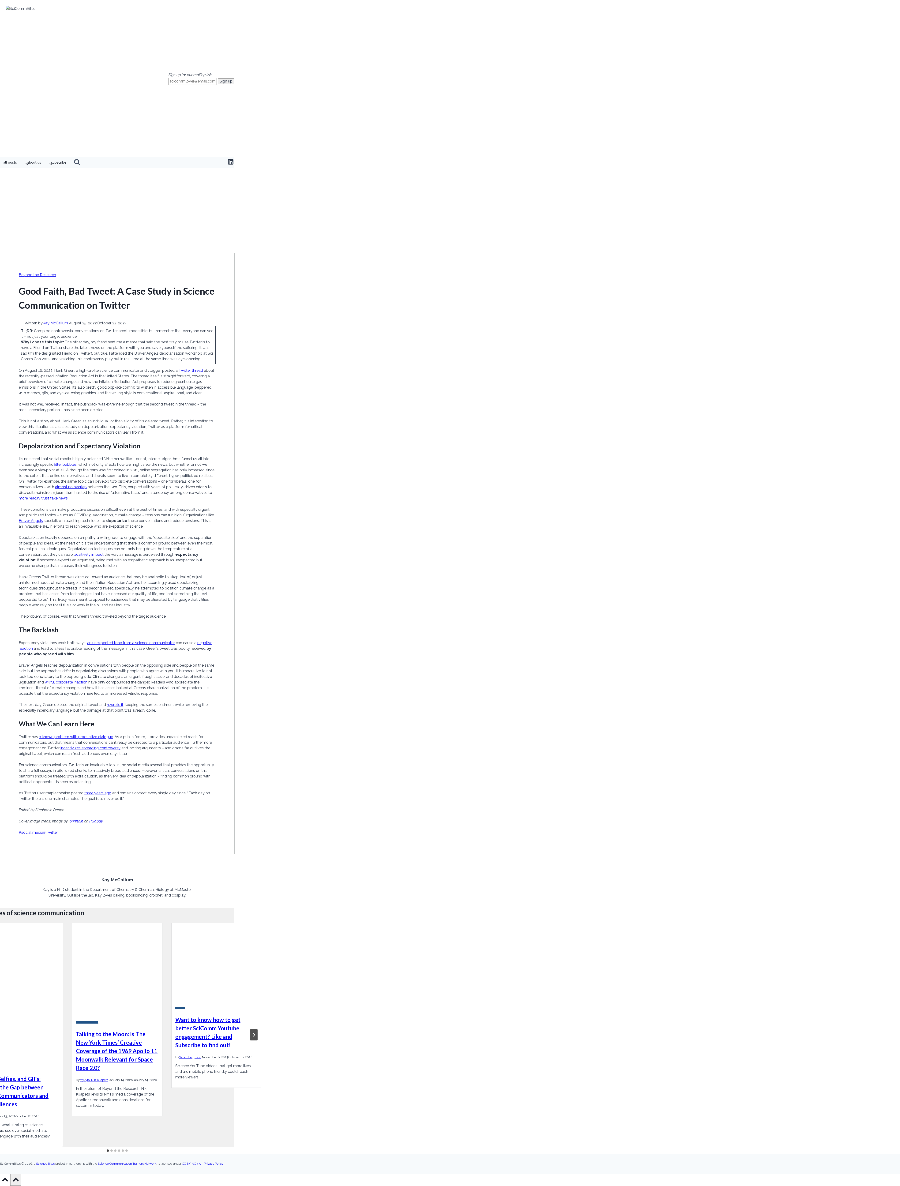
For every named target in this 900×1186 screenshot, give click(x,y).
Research (180, 1008)
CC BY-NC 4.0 (191, 1163)
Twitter (50, 832)
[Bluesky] (222, 162)
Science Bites (45, 1163)
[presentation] (117, 970)
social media (31, 832)
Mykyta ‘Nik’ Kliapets (94, 1080)
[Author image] (22, 323)
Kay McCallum (55, 323)
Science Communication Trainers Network (127, 1163)
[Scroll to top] (5, 1181)
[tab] (108, 1150)
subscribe (59, 162)
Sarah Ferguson (190, 1057)
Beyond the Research (37, 275)
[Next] (254, 1034)
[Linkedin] (230, 162)
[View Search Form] (77, 162)
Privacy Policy (213, 1163)
